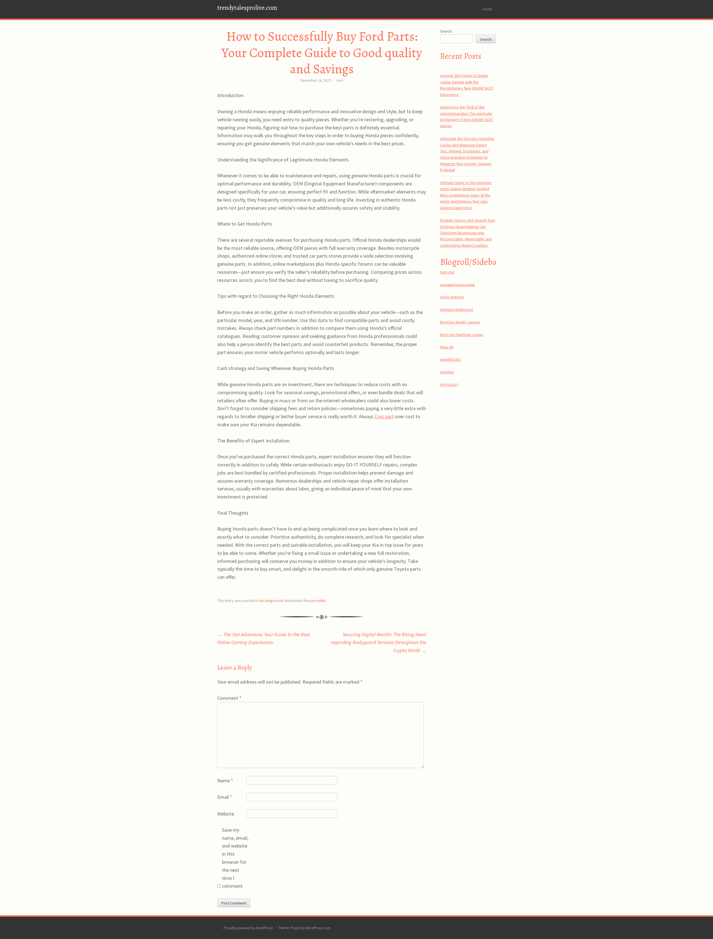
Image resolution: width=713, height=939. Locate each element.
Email (224, 797)
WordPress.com (318, 927)
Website (225, 813)
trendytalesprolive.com (247, 7)
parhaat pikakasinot (456, 309)
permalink (317, 600)
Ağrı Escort (449, 384)
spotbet (447, 371)
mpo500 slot (450, 359)
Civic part (384, 416)
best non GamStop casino (461, 334)
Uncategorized (271, 600)
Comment (229, 698)
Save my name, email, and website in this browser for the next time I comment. (235, 858)
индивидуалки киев (457, 284)
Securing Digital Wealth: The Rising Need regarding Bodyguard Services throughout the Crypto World (378, 642)
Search (446, 31)
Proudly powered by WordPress (248, 927)
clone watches (452, 296)
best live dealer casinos (460, 322)
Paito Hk (446, 347)
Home (487, 9)
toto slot (447, 272)
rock (339, 80)
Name (225, 780)
